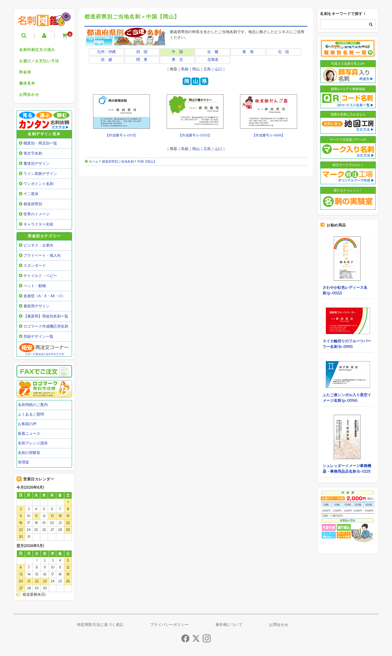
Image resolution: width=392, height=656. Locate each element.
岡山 (196, 69)
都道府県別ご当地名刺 (118, 161)
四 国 (141, 52)
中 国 (177, 52)
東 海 (248, 52)
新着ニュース (29, 434)
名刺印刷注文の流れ (37, 50)
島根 (185, 69)
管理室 (23, 462)
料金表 (25, 72)
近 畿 (212, 52)
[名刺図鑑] (44, 22)
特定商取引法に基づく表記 (100, 625)
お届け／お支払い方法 (39, 61)
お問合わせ (29, 94)
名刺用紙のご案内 (33, 405)
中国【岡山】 (147, 161)
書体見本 (27, 83)
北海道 (212, 60)
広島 (207, 69)
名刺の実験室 (29, 453)
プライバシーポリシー (169, 625)
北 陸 (283, 52)
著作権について (229, 625)
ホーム (93, 161)
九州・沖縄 (106, 52)
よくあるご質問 (31, 414)
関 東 (141, 60)
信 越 (106, 60)
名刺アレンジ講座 (33, 443)
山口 (218, 69)
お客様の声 (27, 424)
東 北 (177, 60)
